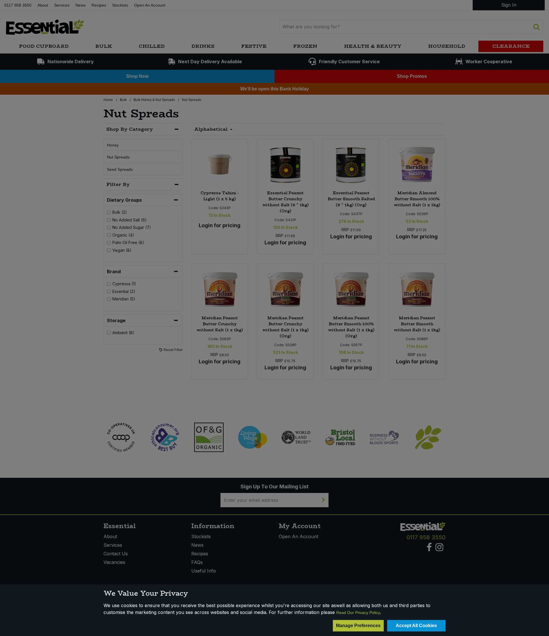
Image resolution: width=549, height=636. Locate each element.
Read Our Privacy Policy (358, 612)
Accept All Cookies (416, 625)
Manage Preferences (358, 625)
